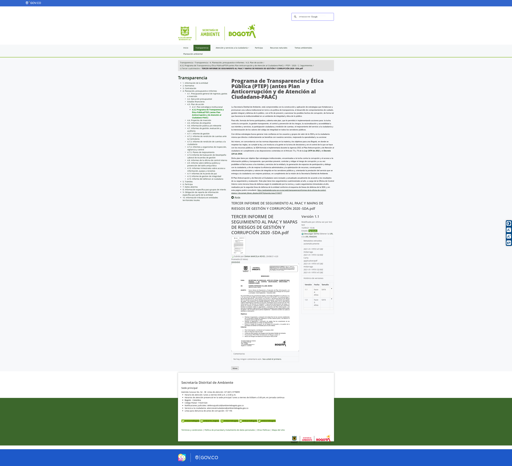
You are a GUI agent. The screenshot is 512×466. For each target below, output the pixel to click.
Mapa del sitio (278, 430)
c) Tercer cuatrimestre (190, 68)
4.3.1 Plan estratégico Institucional (207, 107)
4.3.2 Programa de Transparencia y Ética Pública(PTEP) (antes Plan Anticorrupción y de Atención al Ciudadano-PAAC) (232, 65)
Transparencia (186, 62)
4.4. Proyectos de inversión (199, 120)
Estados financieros (196, 101)
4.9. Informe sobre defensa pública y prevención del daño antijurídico (203, 164)
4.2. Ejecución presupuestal (199, 99)
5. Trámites (188, 181)
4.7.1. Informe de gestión (198, 133)
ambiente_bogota (211, 420)
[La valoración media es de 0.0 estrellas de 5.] (232, 262)
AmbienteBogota (192, 420)
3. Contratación (189, 88)
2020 (294, 65)
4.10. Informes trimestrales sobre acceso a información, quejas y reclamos (206, 169)
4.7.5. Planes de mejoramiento (200, 152)
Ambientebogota (231, 420)
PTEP (288, 65)
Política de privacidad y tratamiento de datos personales (230, 430)
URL (331, 233)
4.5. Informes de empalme (199, 123)
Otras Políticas (263, 430)
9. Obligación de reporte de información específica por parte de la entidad (201, 193)
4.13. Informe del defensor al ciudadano (205, 179)
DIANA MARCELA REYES (254, 256)
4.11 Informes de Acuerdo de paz (202, 173)
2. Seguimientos (305, 65)
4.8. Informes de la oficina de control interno (207, 160)
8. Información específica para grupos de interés (204, 189)
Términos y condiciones (191, 430)
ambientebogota (268, 420)
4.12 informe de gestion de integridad (204, 176)
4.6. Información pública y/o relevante (204, 125)
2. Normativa (188, 85)
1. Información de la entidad (195, 83)
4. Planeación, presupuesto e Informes (227, 62)
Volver (235, 368)
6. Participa (188, 184)
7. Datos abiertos (190, 187)
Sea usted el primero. (272, 359)
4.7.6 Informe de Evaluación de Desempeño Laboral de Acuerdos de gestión (206, 156)
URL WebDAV (311, 236)
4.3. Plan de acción (254, 62)
